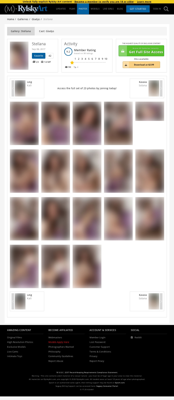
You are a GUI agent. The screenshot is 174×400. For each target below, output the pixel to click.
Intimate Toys (14, 356)
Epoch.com (120, 383)
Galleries (23, 19)
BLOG (120, 8)
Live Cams (12, 351)
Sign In (157, 8)
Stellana (39, 43)
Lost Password (98, 342)
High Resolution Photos (20, 342)
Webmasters (55, 337)
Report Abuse (55, 361)
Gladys (36, 19)
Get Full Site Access (146, 50)
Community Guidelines (60, 356)
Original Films (14, 337)
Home (10, 19)
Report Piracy (97, 361)
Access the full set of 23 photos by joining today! (87, 88)
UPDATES (61, 8)
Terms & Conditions (100, 351)
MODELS (95, 8)
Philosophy (54, 351)
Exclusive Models (16, 346)
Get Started (138, 8)
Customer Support (100, 346)
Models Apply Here (58, 342)
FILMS (72, 8)
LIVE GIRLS (108, 8)
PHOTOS (83, 8)
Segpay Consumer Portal (107, 386)
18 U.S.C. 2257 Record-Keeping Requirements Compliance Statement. (87, 372)
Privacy (94, 356)
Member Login (97, 337)
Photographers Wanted (61, 346)
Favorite (38, 55)
